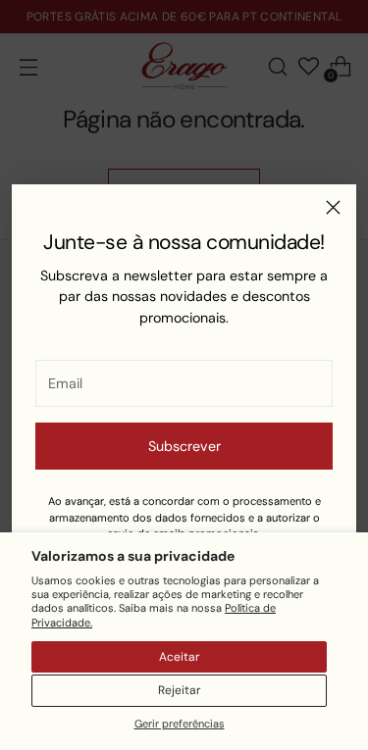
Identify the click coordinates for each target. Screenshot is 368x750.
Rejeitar (179, 690)
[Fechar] (333, 207)
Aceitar (179, 657)
